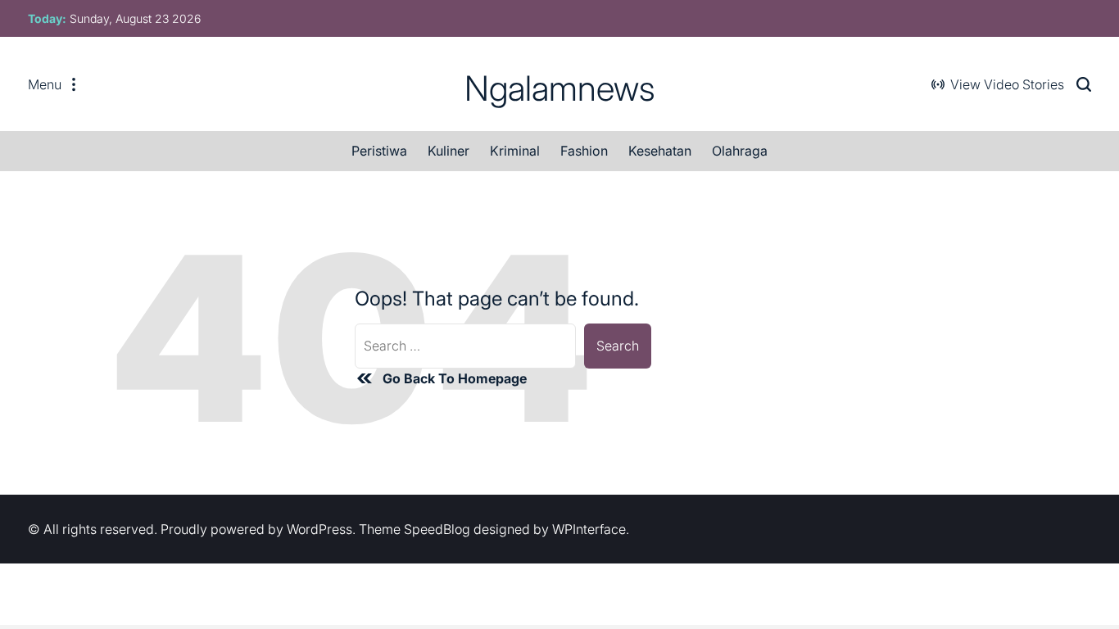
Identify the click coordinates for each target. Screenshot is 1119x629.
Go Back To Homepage (455, 378)
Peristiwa (379, 151)
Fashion (584, 151)
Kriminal (515, 151)
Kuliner (448, 151)
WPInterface (589, 529)
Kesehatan (659, 151)
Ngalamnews (559, 88)
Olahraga (740, 151)
